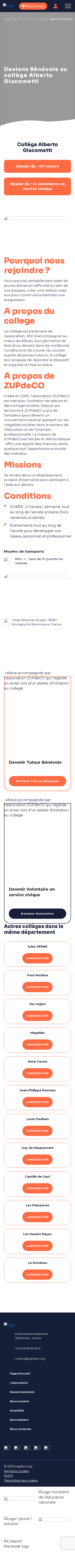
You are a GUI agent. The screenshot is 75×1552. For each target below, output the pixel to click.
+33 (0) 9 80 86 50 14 (28, 1348)
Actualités (17, 1410)
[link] (7, 1449)
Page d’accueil (13, 19)
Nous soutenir (19, 1401)
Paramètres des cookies (21, 1480)
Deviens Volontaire (37, 913)
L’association (19, 1382)
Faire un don (34, 6)
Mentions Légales (16, 1471)
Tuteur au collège (36, 19)
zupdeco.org (23, 1466)
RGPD (8, 1476)
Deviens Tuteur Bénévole (37, 781)
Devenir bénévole (22, 1392)
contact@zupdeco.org (30, 1358)
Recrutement (19, 1419)
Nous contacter (20, 1429)
